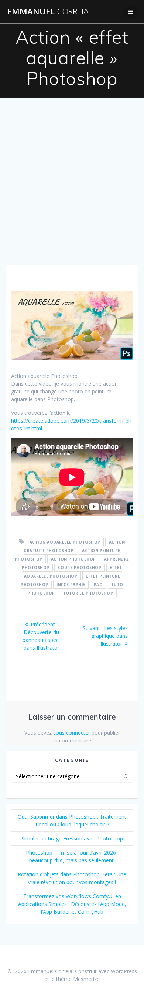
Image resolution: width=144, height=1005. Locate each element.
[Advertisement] (72, 189)
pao (98, 584)
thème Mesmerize (78, 978)
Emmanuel (47, 11)
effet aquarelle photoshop (73, 572)
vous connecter (71, 732)
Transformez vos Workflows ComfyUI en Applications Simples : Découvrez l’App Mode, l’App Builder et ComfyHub (72, 904)
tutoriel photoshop (88, 593)
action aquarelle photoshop (65, 542)
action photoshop (73, 559)
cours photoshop (80, 567)
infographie (70, 584)
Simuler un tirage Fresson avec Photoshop (72, 838)
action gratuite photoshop (74, 546)
